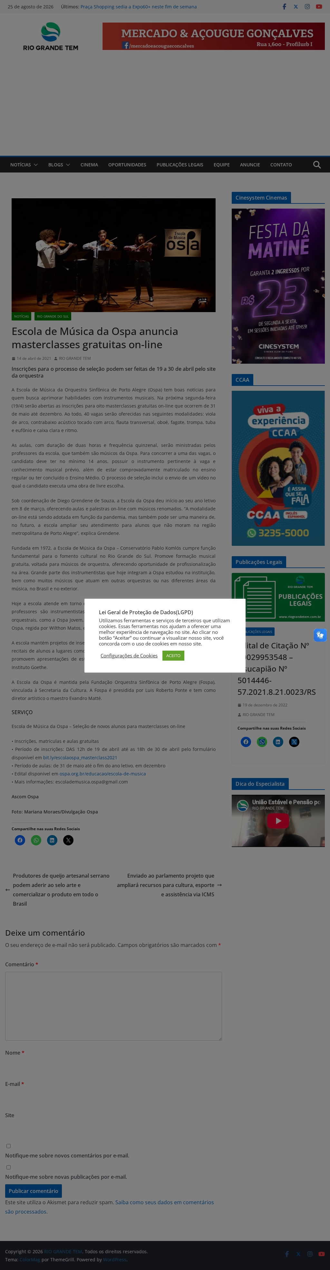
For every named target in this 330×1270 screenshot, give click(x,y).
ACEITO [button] (173, 655)
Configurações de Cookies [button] (129, 655)
